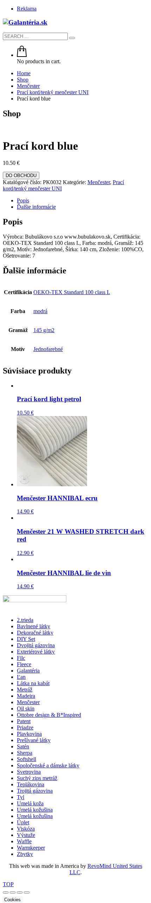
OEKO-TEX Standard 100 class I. (71, 292)
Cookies (12, 899)
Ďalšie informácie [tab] (36, 207)
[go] (72, 38)
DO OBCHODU (21, 175)
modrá (40, 311)
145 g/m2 (43, 330)
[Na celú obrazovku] (12, 892)
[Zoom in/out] (5, 892)
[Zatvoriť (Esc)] (26, 892)
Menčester (98, 182)
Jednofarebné (48, 349)
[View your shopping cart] (22, 55)
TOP (8, 884)
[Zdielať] (19, 892)
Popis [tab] (23, 200)
